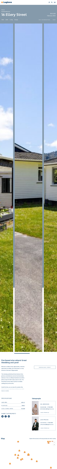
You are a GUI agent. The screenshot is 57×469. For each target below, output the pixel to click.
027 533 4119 (43, 422)
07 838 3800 (50, 407)
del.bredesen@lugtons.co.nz (47, 408)
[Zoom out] (54, 443)
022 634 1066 (43, 407)
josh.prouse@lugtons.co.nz (46, 424)
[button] (51, 467)
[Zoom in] (54, 445)
